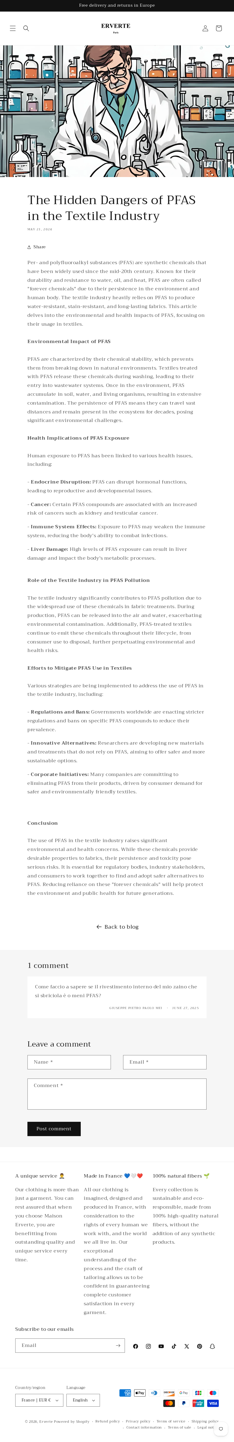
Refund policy (107, 1421)
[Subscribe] (118, 1345)
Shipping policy (205, 1421)
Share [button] (40, 246)
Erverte (46, 1422)
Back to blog (121, 927)
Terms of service (171, 1421)
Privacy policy (138, 1421)
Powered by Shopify (72, 1422)
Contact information (144, 1427)
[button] (13, 28)
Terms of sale (179, 1427)
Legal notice (208, 1427)
